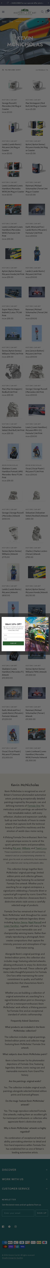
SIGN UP (13, 643)
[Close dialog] (46, 618)
